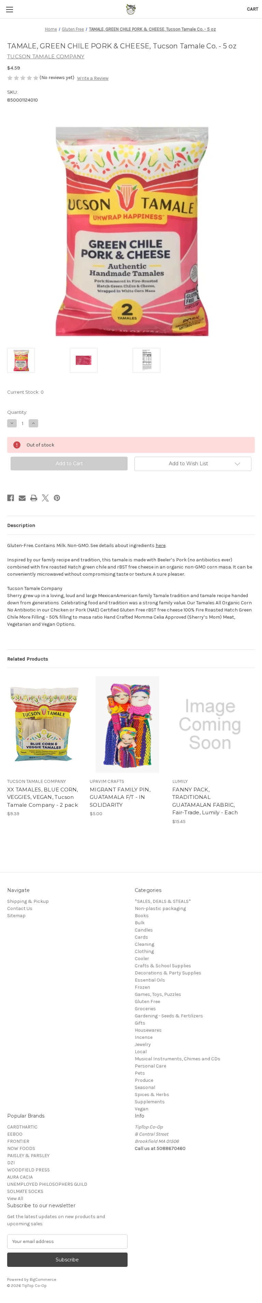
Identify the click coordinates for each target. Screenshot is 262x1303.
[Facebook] (10, 498)
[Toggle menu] (9, 9)
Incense (143, 1037)
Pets (140, 1073)
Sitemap (16, 916)
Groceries (145, 1009)
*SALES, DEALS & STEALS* (163, 901)
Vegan (141, 1109)
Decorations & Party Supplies (168, 973)
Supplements (150, 1102)
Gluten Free (147, 1001)
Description (21, 525)
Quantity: (17, 412)
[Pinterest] (57, 498)
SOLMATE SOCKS (25, 1191)
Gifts (140, 1023)
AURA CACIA (20, 1177)
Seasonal (145, 1087)
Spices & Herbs (152, 1094)
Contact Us (19, 908)
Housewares (148, 1030)
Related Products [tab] (27, 659)
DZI (11, 1163)
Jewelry (143, 1044)
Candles (144, 930)
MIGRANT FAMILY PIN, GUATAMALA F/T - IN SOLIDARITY (120, 797)
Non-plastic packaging (160, 908)
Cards (141, 937)
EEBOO (15, 1134)
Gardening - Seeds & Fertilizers (169, 1016)
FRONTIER (18, 1141)
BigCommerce (43, 1279)
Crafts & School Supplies (163, 966)
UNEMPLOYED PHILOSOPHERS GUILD (47, 1184)
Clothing (144, 951)
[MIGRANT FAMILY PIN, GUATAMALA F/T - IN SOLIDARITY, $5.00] (127, 724)
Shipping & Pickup (28, 901)
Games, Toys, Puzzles (158, 994)
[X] (45, 498)
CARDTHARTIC (22, 1127)
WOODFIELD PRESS (28, 1170)
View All (15, 1198)
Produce (144, 1080)
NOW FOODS (21, 1148)
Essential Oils (150, 980)
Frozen (142, 987)
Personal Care (150, 1066)
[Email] (22, 498)
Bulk (140, 923)
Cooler (142, 958)
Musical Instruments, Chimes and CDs (177, 1059)
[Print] (33, 498)
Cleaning (144, 944)
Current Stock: (25, 392)
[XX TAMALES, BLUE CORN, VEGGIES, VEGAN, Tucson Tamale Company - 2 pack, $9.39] (45, 724)
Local (141, 1052)
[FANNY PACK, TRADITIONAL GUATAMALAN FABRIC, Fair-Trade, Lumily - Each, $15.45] (210, 724)
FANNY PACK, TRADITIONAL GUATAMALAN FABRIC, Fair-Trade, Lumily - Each (205, 801)
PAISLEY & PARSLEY (28, 1155)
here (160, 545)
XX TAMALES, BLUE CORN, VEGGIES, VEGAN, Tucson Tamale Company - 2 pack (42, 797)
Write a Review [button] (92, 78)
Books (142, 916)
